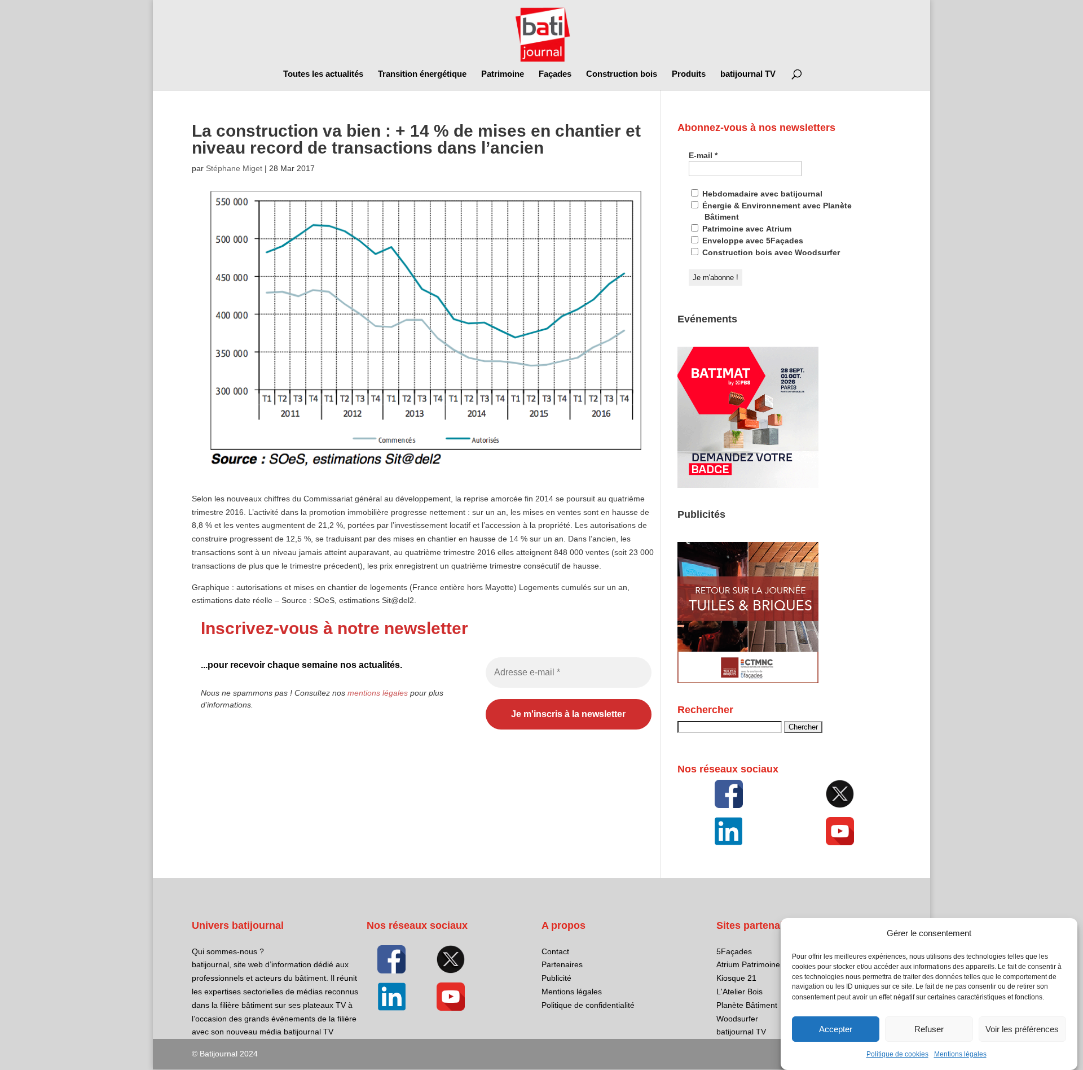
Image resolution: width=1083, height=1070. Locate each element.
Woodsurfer (737, 1018)
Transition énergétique (422, 74)
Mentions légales (960, 1054)
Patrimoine (502, 74)
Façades (555, 74)
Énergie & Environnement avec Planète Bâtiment (776, 211)
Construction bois (621, 74)
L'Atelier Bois (739, 991)
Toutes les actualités (323, 74)
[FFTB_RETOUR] (747, 680)
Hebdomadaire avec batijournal (761, 193)
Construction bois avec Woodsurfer (770, 252)
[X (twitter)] (840, 794)
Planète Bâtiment (746, 1005)
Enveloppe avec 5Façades (751, 240)
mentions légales (377, 692)
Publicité (556, 977)
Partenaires (562, 964)
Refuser (929, 1029)
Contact (555, 951)
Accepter (835, 1029)
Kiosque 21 (736, 977)
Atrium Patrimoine (748, 964)
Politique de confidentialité (588, 1005)
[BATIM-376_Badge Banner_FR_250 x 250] (747, 485)
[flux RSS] (728, 794)
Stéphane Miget (234, 168)
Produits (689, 74)
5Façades (734, 951)
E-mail (703, 155)
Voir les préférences (1022, 1029)
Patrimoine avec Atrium (745, 228)
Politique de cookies (897, 1054)
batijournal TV (748, 74)
